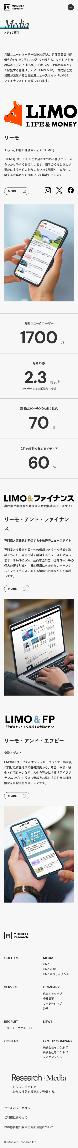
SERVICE (11, 987)
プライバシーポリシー (18, 1108)
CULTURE (11, 958)
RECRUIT (11, 1022)
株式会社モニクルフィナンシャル (54, 1055)
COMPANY (51, 987)
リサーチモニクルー (16, 1028)
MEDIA (48, 958)
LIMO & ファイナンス (56, 974)
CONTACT (12, 1041)
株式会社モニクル (54, 1047)
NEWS (48, 1022)
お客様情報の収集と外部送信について (29, 1127)
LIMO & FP (49, 969)
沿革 (45, 1008)
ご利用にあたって (15, 1117)
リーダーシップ (52, 1003)
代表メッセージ (52, 993)
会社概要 (48, 998)
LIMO (46, 964)
